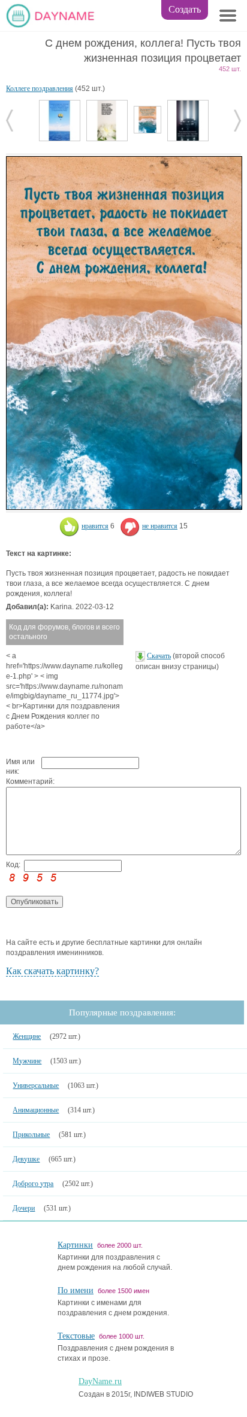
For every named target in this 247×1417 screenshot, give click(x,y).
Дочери (24, 1208)
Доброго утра (33, 1183)
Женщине (27, 1036)
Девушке (26, 1159)
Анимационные (36, 1110)
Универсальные (36, 1085)
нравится (95, 526)
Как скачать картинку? (52, 971)
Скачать (159, 656)
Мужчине (27, 1061)
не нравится (159, 526)
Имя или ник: (20, 767)
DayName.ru (100, 1381)
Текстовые (76, 1335)
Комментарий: (23, 781)
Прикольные (31, 1134)
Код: (13, 864)
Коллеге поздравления (39, 88)
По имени (76, 1290)
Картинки (75, 1244)
